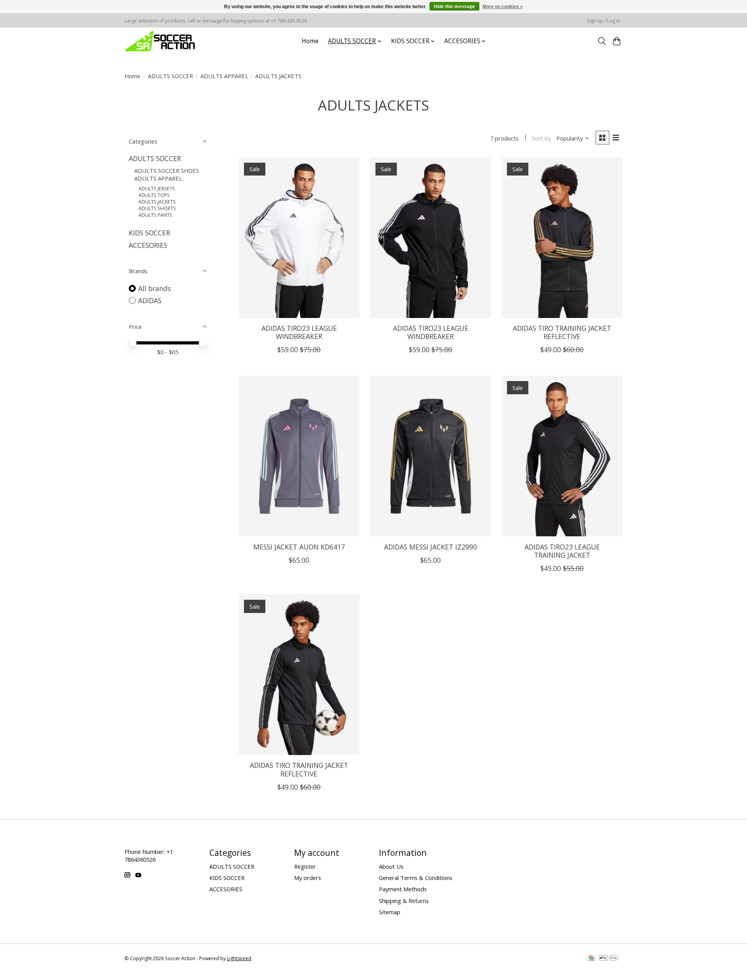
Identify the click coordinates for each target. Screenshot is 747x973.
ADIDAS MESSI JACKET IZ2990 (430, 546)
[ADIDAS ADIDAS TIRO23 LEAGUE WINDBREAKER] (299, 237)
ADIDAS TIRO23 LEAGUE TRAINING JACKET (562, 551)
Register (305, 866)
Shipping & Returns (404, 901)
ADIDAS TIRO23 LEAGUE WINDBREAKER (299, 332)
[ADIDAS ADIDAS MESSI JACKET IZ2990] (430, 456)
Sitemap (389, 912)
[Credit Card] (591, 958)
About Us (391, 866)
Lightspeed (239, 958)
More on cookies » (502, 6)
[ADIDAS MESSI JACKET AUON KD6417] (299, 456)
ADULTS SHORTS (157, 208)
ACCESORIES (148, 245)
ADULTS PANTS (155, 215)
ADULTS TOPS (154, 195)
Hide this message (454, 6)
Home (310, 41)
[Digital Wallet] (608, 958)
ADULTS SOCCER (170, 76)
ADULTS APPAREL (224, 76)
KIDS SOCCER (149, 232)
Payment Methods (403, 889)
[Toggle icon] (601, 41)
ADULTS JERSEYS (157, 188)
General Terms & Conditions (415, 878)
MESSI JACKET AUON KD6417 (299, 546)
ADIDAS (149, 300)
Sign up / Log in (603, 21)
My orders (307, 878)
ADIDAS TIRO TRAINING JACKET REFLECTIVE (562, 332)
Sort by (541, 138)
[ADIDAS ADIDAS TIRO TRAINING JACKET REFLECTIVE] (562, 237)
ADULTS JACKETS (157, 201)
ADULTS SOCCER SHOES (166, 170)
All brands (154, 288)
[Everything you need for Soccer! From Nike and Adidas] (159, 41)
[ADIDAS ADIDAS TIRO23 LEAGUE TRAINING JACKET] (562, 456)
